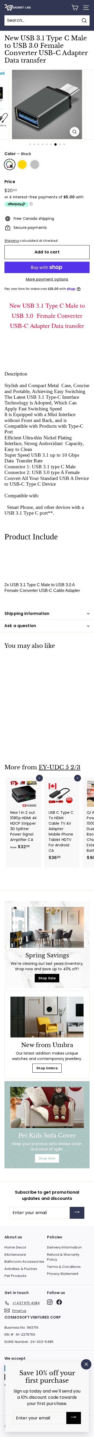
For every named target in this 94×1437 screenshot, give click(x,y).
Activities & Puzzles (20, 1268)
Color (17, 153)
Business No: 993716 (21, 1327)
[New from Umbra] (47, 1017)
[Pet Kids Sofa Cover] (47, 1107)
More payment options (47, 279)
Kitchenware (15, 1254)
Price (9, 181)
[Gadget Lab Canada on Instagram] (49, 1302)
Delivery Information (64, 1247)
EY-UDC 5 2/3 (59, 767)
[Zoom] (74, 132)
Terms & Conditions (64, 1266)
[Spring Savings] (47, 927)
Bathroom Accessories (24, 1261)
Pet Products (15, 1275)
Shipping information (26, 613)
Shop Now (47, 1158)
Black (9, 164)
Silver (35, 164)
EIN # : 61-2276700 (20, 1334)
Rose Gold (22, 164)
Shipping (11, 241)
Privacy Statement (62, 1273)
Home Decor (15, 1247)
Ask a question (20, 625)
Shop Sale (47, 978)
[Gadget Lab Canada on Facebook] (59, 1302)
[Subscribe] (77, 1213)
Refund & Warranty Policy (63, 1257)
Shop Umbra (46, 1068)
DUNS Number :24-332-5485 (29, 1341)
